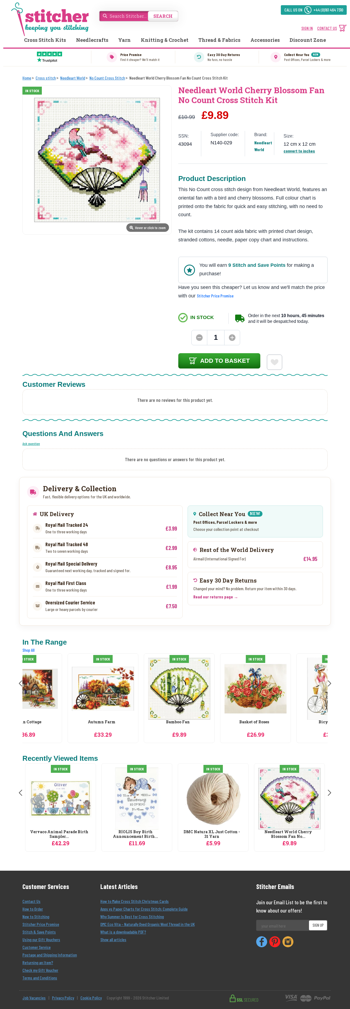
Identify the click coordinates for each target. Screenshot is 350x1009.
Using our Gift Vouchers (41, 939)
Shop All (28, 650)
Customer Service (36, 947)
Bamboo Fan (135, 722)
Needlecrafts (92, 40)
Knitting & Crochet (164, 40)
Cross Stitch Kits (45, 40)
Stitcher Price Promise (215, 295)
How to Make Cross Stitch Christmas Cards (134, 901)
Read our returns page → (215, 596)
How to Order (32, 908)
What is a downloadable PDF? (123, 931)
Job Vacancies (34, 997)
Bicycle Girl (288, 722)
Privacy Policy (63, 997)
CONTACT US (327, 28)
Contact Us (31, 901)
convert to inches (299, 150)
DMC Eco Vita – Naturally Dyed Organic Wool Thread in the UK (147, 924)
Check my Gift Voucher (40, 970)
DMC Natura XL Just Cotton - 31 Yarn (211, 834)
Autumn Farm (59, 722)
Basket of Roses (212, 722)
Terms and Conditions (39, 977)
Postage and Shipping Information (49, 954)
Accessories (265, 40)
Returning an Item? (37, 962)
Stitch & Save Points (39, 931)
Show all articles (113, 939)
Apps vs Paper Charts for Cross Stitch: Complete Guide (144, 908)
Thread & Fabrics (219, 40)
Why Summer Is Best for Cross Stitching (132, 916)
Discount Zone (308, 40)
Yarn (124, 40)
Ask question (31, 443)
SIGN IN (307, 28)
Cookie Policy (91, 997)
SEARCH (163, 16)
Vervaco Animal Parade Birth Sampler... (59, 834)
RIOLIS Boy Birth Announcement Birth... (135, 834)
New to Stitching (35, 916)
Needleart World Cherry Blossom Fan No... (288, 834)
